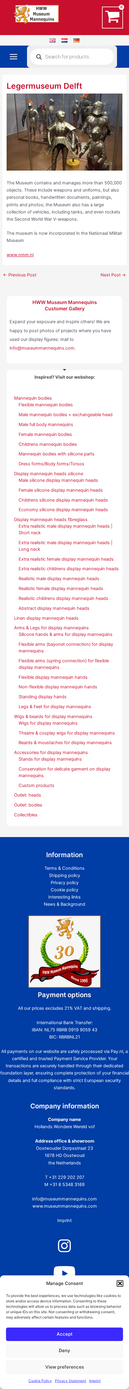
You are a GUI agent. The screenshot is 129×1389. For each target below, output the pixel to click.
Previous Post (19, 275)
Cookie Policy (40, 1381)
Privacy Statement (70, 1381)
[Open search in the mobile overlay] (72, 57)
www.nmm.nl (20, 255)
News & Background (64, 904)
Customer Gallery (65, 308)
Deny (64, 1350)
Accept (65, 1334)
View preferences (64, 1367)
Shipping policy (64, 875)
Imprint (94, 1381)
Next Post (113, 275)
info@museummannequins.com (42, 348)
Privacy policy (65, 882)
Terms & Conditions (64, 868)
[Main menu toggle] (13, 56)
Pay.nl (117, 1051)
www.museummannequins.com (64, 1206)
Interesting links (64, 897)
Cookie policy (64, 890)
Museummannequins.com (39, 27)
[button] (120, 1283)
